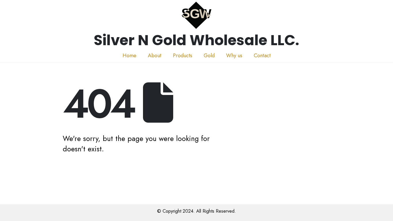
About (154, 55)
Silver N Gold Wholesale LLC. (196, 40)
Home (129, 55)
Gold (209, 55)
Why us (234, 55)
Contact (262, 55)
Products (182, 55)
